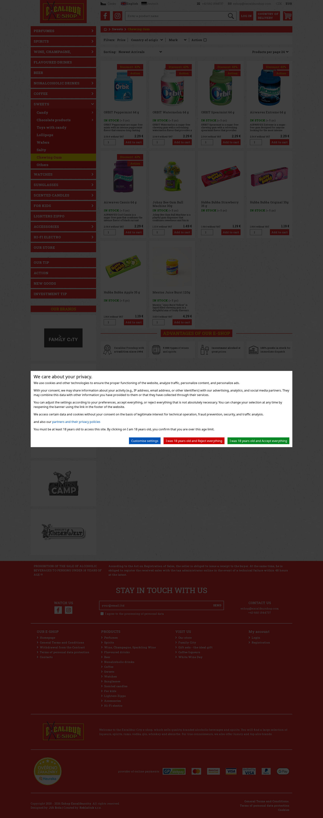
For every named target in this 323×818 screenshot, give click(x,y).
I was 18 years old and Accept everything (258, 441)
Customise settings (144, 441)
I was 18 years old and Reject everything (194, 441)
